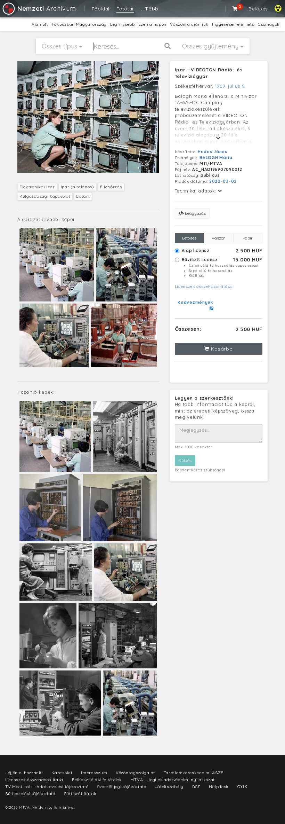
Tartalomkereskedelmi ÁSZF (194, 772)
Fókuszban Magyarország (79, 24)
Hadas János (213, 151)
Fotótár (125, 8)
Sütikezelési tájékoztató (30, 793)
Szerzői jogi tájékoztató (121, 786)
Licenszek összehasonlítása (204, 286)
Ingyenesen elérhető (233, 24)
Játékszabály (169, 786)
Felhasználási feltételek (97, 779)
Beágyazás (195, 213)
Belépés (258, 8)
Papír (248, 238)
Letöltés (189, 238)
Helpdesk (219, 786)
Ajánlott (40, 24)
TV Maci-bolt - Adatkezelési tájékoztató (46, 786)
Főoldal (100, 8)
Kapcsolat (61, 772)
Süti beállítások (80, 793)
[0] (235, 8)
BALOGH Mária (216, 157)
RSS (196, 786)
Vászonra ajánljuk (189, 24)
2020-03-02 (223, 181)
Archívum (46, 9)
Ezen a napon (152, 24)
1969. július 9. (230, 86)
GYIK (242, 786)
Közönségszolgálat (135, 772)
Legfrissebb (122, 24)
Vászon (219, 238)
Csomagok (269, 24)
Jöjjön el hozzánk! (24, 772)
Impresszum (94, 772)
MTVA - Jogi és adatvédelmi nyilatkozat (172, 779)
